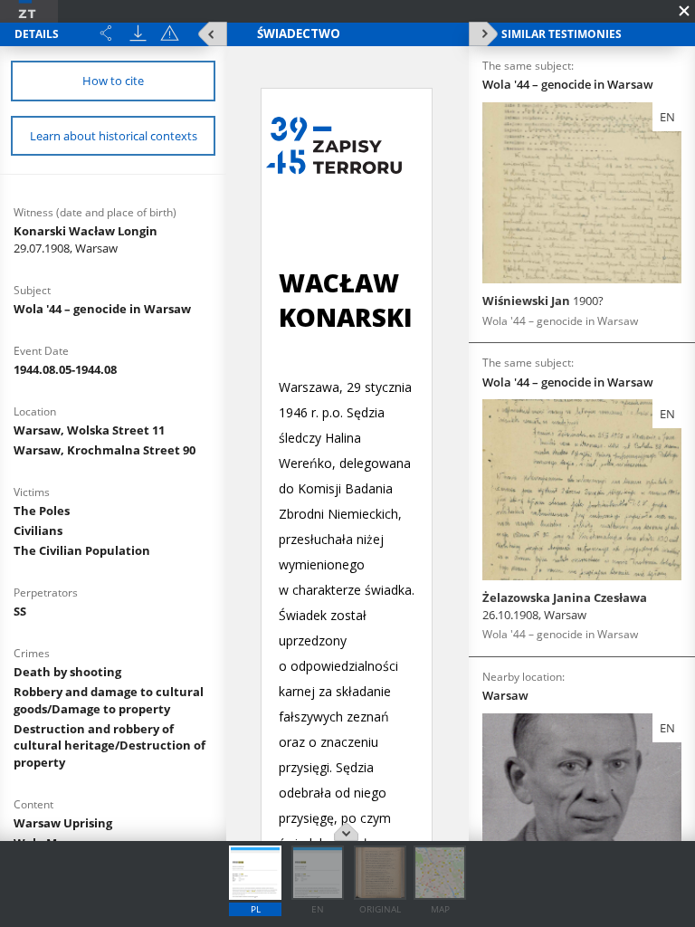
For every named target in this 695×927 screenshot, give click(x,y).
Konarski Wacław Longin (85, 239)
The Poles (42, 510)
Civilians (38, 530)
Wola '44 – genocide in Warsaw (102, 309)
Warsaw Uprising (63, 823)
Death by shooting (67, 672)
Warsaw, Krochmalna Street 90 (104, 450)
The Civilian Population (82, 550)
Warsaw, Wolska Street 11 (89, 430)
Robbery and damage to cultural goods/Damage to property (109, 700)
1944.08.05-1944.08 (65, 369)
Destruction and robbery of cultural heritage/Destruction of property (109, 746)
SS (20, 611)
